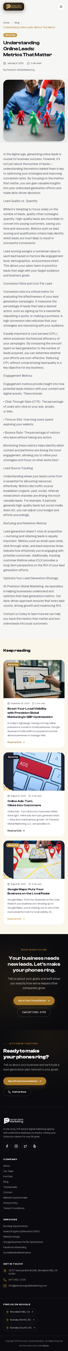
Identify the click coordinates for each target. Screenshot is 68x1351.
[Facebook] (7, 1146)
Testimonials (10, 1187)
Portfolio (8, 1176)
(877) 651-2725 (17, 1280)
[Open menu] (61, 6)
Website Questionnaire (15, 1197)
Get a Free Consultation (23, 1081)
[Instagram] (16, 1146)
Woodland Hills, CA (20, 1312)
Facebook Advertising (14, 1247)
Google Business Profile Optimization (23, 1242)
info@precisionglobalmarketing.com (28, 1285)
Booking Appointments (15, 1226)
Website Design (11, 1237)
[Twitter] (25, 1146)
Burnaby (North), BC (20, 1320)
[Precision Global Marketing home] (13, 7)
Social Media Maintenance (17, 1252)
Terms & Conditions (13, 1208)
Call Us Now (19, 1092)
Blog (17, 23)
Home (6, 23)
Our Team (8, 1171)
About (6, 1166)
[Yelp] (34, 1146)
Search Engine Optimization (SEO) (21, 1231)
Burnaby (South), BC (21, 1328)
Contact (7, 1192)
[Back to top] (60, 1345)
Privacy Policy (10, 1203)
